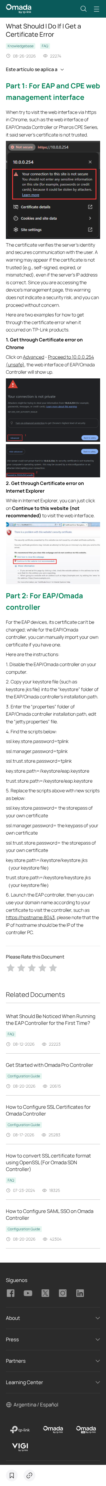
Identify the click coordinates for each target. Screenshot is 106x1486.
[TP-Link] (20, 1429)
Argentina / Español (36, 1404)
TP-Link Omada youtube (28, 1293)
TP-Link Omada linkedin (80, 1293)
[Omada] (53, 1429)
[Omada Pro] (86, 1429)
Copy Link (29, 1475)
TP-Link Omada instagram (62, 1293)
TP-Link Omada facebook (10, 1293)
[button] (83, 9)
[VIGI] (20, 1447)
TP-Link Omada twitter (45, 1293)
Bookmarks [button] (12, 1475)
